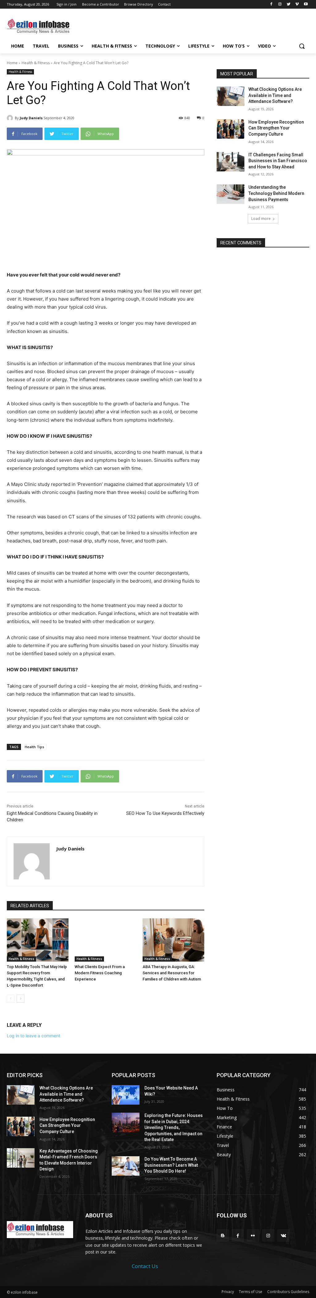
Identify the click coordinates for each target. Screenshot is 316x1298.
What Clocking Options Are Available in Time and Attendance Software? (275, 95)
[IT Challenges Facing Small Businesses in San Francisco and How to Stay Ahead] (230, 161)
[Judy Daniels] (11, 118)
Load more (261, 218)
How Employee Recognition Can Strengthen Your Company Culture (276, 128)
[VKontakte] (283, 1235)
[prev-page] (11, 999)
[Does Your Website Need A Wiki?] (125, 1095)
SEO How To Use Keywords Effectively (165, 813)
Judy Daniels (31, 118)
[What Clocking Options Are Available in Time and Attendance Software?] (230, 96)
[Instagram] (280, 4)
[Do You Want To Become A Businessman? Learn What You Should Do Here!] (125, 1166)
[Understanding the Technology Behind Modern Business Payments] (230, 194)
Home (12, 62)
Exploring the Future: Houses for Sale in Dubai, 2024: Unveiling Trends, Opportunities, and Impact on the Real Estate (173, 1127)
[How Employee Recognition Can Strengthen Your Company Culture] (230, 129)
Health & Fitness (36, 62)
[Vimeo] (297, 4)
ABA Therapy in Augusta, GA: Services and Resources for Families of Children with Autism (172, 972)
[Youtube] (305, 4)
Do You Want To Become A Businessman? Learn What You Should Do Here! (171, 1165)
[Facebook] (271, 4)
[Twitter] (288, 4)
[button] (301, 46)
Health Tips (34, 746)
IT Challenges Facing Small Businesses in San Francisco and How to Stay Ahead (277, 160)
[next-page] (20, 999)
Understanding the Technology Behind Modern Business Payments (276, 193)
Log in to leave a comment (33, 1035)
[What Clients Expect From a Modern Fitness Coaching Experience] (105, 940)
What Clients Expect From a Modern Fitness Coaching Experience (100, 972)
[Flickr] (253, 1235)
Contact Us (145, 1266)
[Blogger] (223, 1235)
